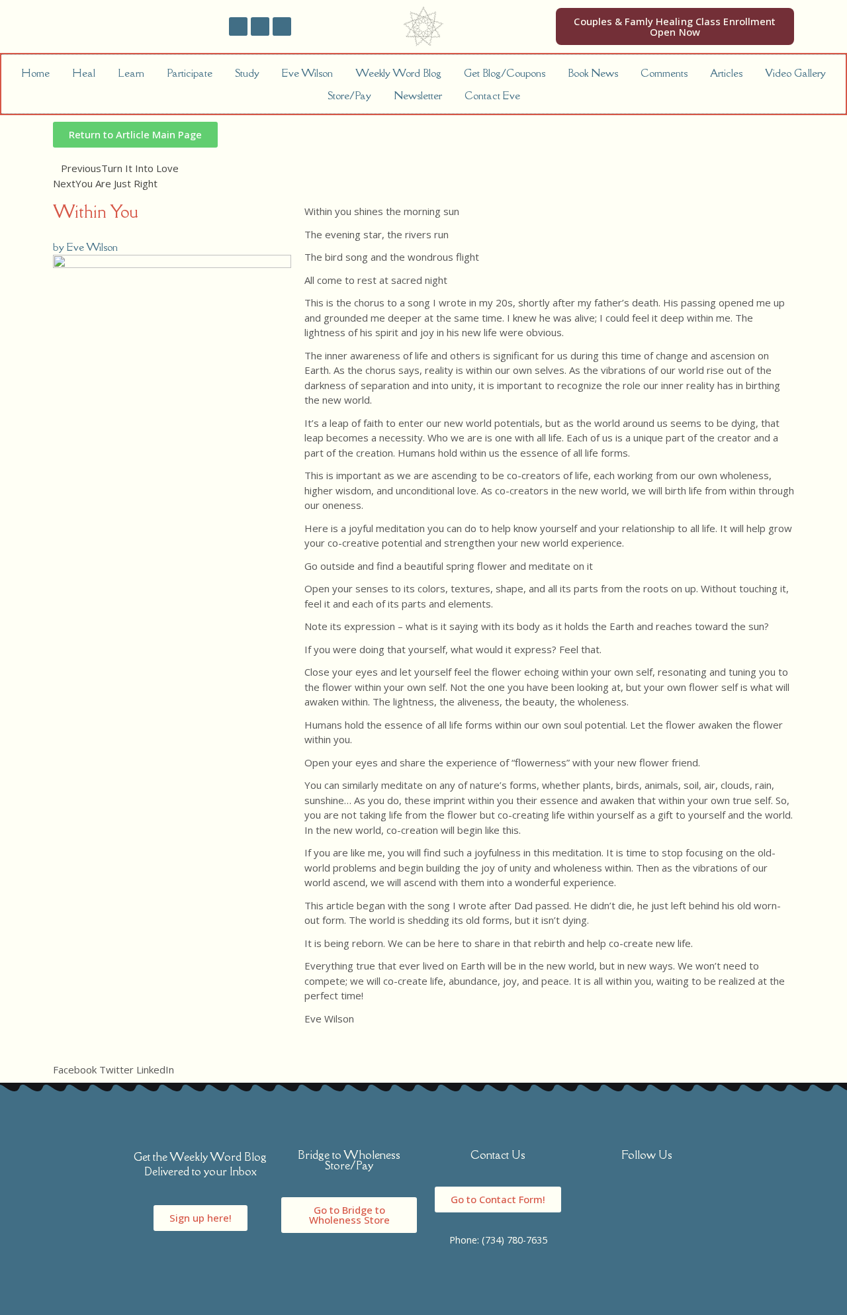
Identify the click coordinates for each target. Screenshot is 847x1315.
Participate (189, 72)
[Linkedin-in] (677, 1198)
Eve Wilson (307, 72)
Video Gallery (795, 72)
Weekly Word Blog (398, 72)
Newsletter (418, 95)
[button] (75, 1062)
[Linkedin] (282, 26)
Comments (664, 72)
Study (247, 72)
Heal (83, 72)
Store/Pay (349, 95)
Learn (131, 72)
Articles (726, 72)
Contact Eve (492, 95)
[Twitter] (260, 26)
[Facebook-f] (238, 26)
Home (35, 72)
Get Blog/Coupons (504, 72)
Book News (593, 72)
